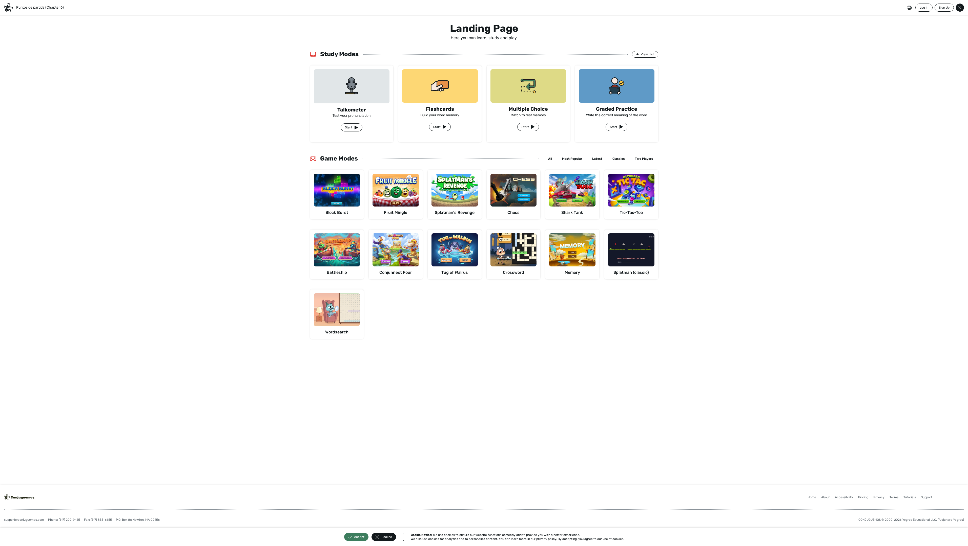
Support (926, 497)
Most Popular (572, 159)
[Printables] (909, 8)
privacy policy (546, 539)
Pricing (863, 497)
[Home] (8, 7)
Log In (924, 7)
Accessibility (844, 497)
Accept (359, 537)
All (550, 159)
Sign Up (944, 7)
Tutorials (909, 497)
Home (812, 497)
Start (348, 127)
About (825, 497)
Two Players (644, 159)
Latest (597, 159)
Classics (618, 159)
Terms (894, 497)
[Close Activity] (960, 8)
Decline (386, 537)
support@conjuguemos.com (24, 519)
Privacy (878, 497)
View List (647, 54)
